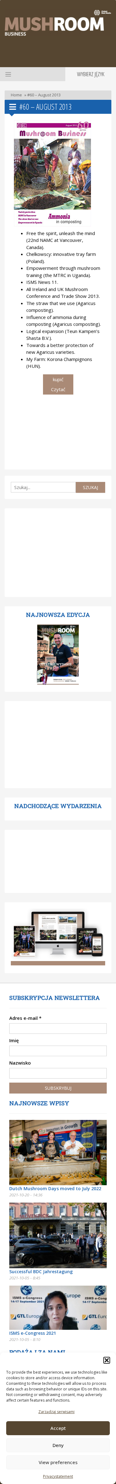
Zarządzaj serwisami (56, 1411)
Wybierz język (90, 74)
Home (16, 95)
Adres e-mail (25, 1018)
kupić (58, 379)
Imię (14, 1040)
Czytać (58, 389)
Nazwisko (20, 1063)
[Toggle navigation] (7, 74)
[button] (107, 1360)
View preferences (58, 1462)
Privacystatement (58, 1476)
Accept (58, 1428)
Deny (58, 1445)
